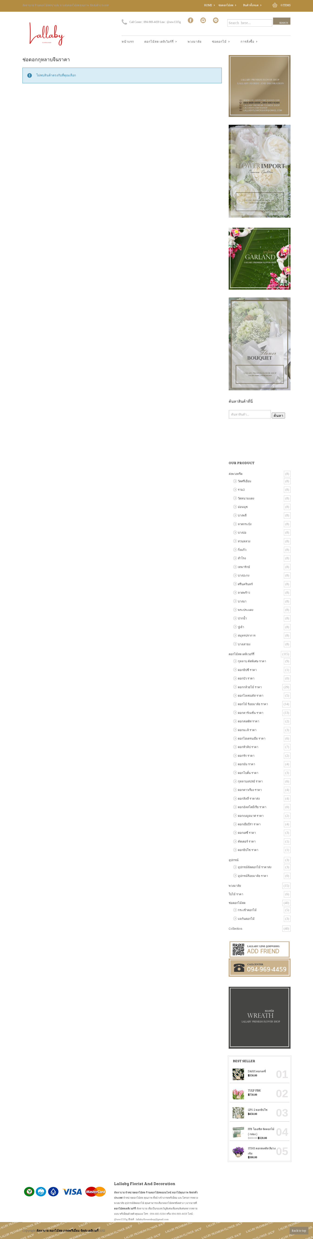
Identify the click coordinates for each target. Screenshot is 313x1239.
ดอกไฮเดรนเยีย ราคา (251, 738)
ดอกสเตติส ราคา (248, 721)
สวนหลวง (244, 541)
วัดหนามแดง (246, 498)
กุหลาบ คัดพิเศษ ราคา (252, 661)
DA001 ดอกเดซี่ (257, 1071)
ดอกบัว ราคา (246, 678)
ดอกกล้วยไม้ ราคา (250, 687)
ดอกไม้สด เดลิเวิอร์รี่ (157, 41)
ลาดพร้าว (244, 592)
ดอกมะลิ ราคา (247, 730)
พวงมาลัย (195, 41)
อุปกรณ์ (234, 860)
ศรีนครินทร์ (245, 584)
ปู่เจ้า (241, 627)
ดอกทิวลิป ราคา (248, 747)
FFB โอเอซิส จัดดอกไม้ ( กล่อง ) (261, 1131)
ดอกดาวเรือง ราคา (250, 790)
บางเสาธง (244, 644)
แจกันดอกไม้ (246, 919)
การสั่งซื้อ (245, 41)
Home (208, 5)
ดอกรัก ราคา (246, 756)
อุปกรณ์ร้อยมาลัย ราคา (253, 876)
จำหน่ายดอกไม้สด (135, 1192)
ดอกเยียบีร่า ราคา (249, 824)
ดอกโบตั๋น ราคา (248, 773)
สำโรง (242, 558)
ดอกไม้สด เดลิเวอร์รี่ (241, 654)
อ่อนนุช (243, 507)
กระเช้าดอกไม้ (247, 910)
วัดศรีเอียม (244, 481)
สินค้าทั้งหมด (251, 5)
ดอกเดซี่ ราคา (247, 833)
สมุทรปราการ (246, 635)
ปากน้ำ (242, 618)
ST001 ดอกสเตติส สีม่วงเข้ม (262, 1150)
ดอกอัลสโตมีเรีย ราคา (252, 807)
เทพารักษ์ (244, 567)
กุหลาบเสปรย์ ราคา (250, 781)
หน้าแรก (128, 41)
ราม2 (241, 490)
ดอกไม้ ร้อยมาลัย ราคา (253, 704)
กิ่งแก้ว (242, 550)
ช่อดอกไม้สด (225, 5)
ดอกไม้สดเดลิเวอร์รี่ (125, 1208)
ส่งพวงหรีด (235, 474)
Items (286, 5)
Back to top (299, 1230)
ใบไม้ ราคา (236, 894)
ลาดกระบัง (244, 524)
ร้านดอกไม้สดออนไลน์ (158, 1192)
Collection (235, 928)
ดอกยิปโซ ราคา (248, 850)
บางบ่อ (242, 532)
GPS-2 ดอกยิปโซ (257, 1109)
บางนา (242, 601)
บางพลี (242, 515)
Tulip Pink (254, 1090)
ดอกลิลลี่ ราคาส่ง (249, 798)
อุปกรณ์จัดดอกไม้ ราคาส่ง (254, 867)
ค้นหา (278, 415)
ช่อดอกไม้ (218, 41)
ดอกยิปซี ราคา (247, 670)
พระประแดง (245, 610)
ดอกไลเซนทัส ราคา (250, 695)
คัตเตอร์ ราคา (246, 841)
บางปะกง (243, 575)
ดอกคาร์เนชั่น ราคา (250, 713)
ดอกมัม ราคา (246, 764)
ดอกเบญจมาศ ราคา (251, 816)
